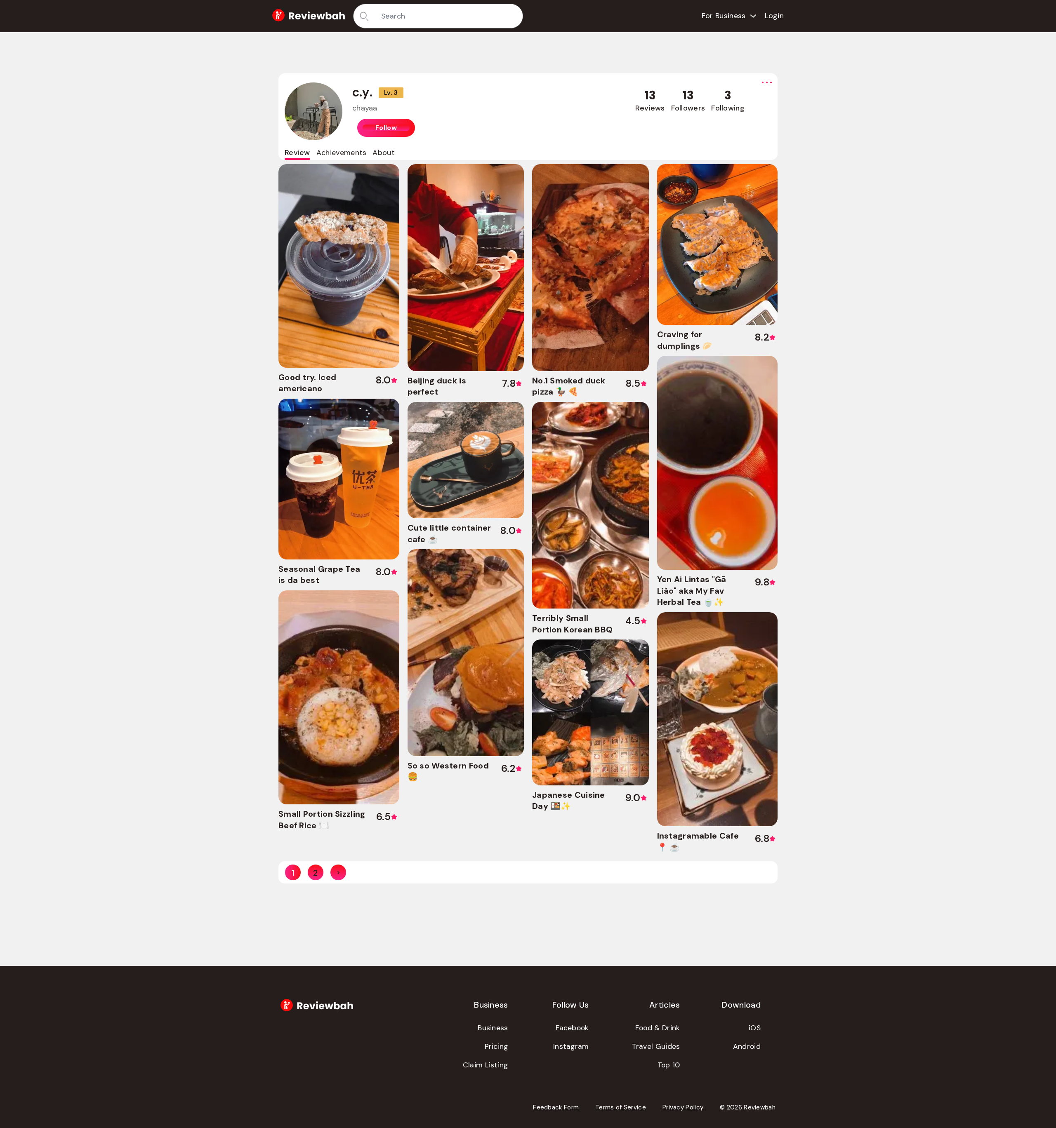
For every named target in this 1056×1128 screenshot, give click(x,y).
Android (747, 1046)
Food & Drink (657, 1027)
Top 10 (669, 1064)
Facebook (572, 1027)
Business (493, 1027)
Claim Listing (485, 1064)
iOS (755, 1027)
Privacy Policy (682, 1107)
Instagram (571, 1046)
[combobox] (449, 16)
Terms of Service (620, 1107)
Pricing (496, 1046)
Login (774, 16)
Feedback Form (556, 1107)
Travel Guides (656, 1046)
